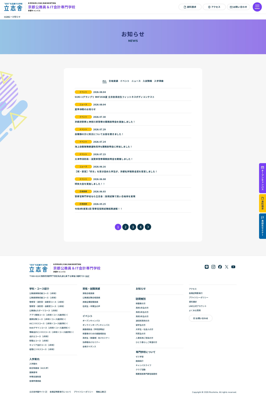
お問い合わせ (240, 6)
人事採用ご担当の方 (144, 337)
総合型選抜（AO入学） (39, 368)
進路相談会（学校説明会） (94, 329)
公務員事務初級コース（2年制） (43, 293)
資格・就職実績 (91, 288)
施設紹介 (140, 360)
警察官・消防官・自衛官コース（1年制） (47, 306)
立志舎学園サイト (37, 391)
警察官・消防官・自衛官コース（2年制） (47, 301)
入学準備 (158, 81)
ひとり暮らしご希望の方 (146, 342)
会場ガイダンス (89, 346)
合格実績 (113, 81)
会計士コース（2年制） (39, 336)
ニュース (136, 81)
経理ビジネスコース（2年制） (42, 349)
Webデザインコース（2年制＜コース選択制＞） (50, 327)
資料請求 (262, 205)
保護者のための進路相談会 (94, 333)
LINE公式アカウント (198, 306)
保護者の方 (140, 303)
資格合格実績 (88, 293)
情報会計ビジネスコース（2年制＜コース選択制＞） (52, 332)
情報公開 (100, 391)
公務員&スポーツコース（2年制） (44, 310)
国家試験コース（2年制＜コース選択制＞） (48, 319)
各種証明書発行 (196, 293)
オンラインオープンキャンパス (96, 325)
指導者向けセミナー (91, 342)
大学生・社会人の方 (144, 329)
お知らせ (141, 288)
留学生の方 (140, 325)
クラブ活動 (140, 369)
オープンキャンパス (262, 179)
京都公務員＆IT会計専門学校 (52, 6)
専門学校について (146, 352)
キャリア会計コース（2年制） (42, 345)
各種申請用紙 (35, 380)
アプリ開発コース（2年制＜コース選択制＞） (49, 314)
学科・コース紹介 (39, 288)
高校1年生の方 (142, 307)
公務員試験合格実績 (91, 297)
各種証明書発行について (60, 391)
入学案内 (34, 359)
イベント (124, 81)
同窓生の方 (140, 333)
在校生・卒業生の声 (91, 306)
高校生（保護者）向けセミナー (96, 337)
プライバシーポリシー (198, 297)
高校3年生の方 (142, 316)
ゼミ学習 (140, 356)
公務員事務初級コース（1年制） (43, 297)
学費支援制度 (35, 376)
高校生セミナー (262, 228)
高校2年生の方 (142, 312)
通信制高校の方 (142, 320)
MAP (87, 276)
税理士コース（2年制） (39, 340)
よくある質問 (195, 310)
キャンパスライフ (143, 365)
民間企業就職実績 (90, 301)
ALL (105, 81)
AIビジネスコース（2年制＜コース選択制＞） (49, 323)
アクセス (215, 6)
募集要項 (33, 372)
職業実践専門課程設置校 (146, 373)
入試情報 (147, 81)
